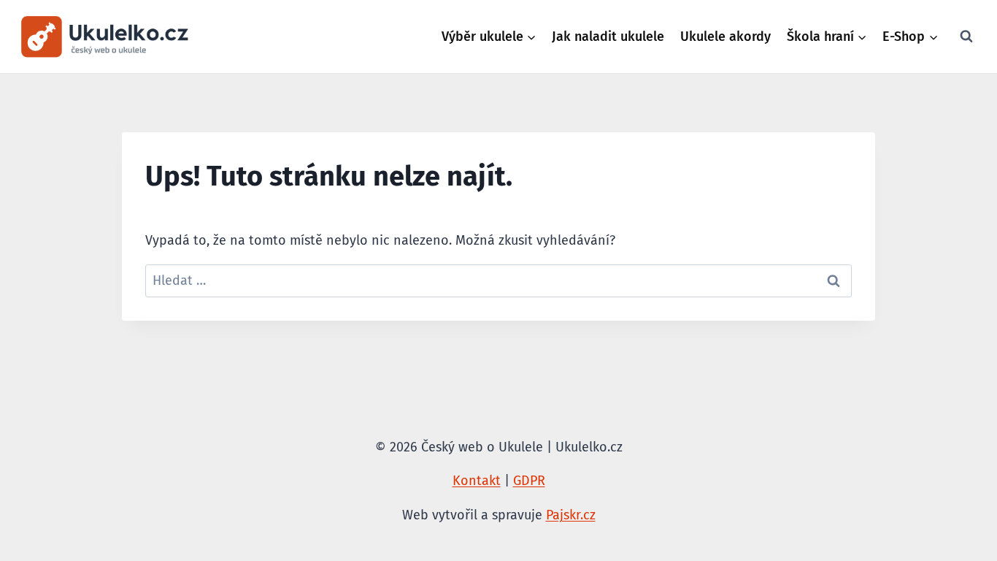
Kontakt (477, 481)
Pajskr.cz (571, 515)
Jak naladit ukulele (608, 36)
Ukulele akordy (725, 36)
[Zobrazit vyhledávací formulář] (966, 36)
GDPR (529, 481)
